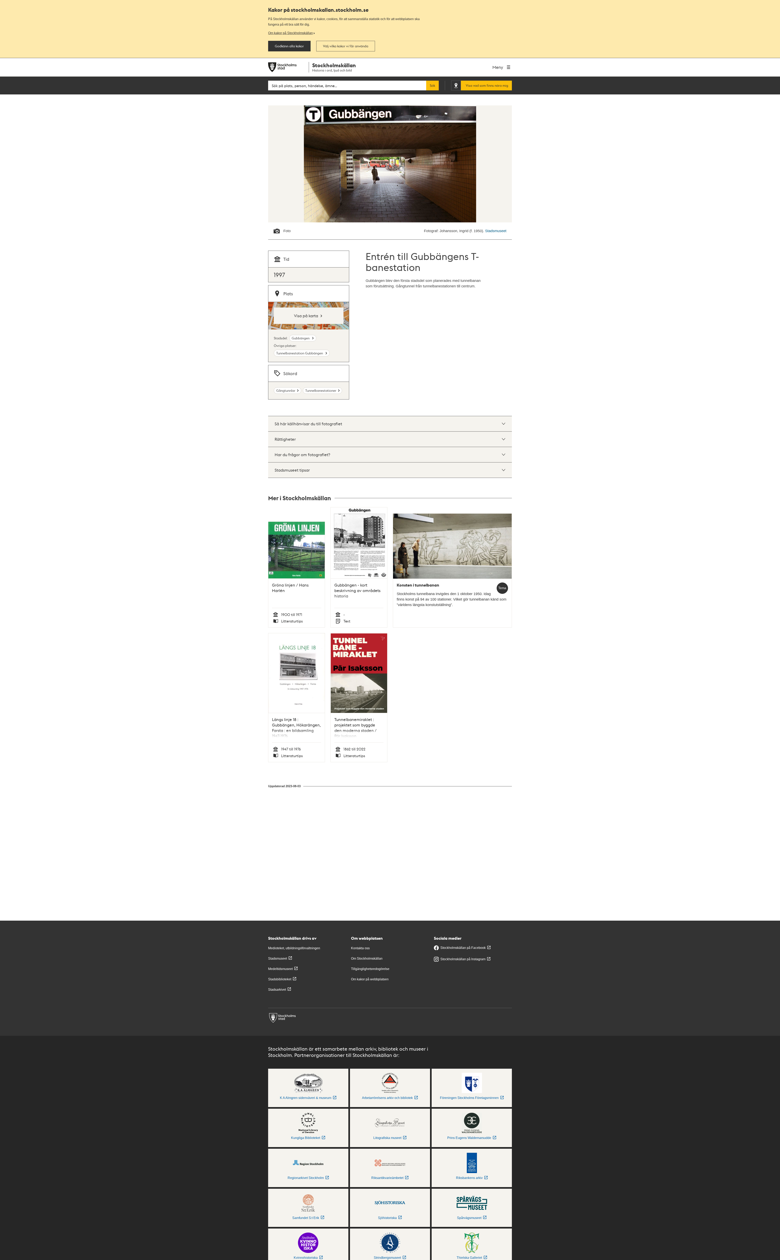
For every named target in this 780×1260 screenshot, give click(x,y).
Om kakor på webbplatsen (370, 979)
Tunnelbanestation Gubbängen (300, 353)
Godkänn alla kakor (289, 46)
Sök (432, 85)
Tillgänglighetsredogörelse (370, 969)
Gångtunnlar (285, 390)
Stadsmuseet (495, 231)
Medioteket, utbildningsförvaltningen (294, 948)
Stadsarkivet (277, 989)
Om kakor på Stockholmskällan (290, 33)
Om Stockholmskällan (366, 958)
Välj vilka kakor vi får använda (345, 46)
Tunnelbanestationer (320, 390)
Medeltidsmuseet (280, 969)
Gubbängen (301, 338)
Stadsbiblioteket (279, 979)
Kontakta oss (360, 948)
